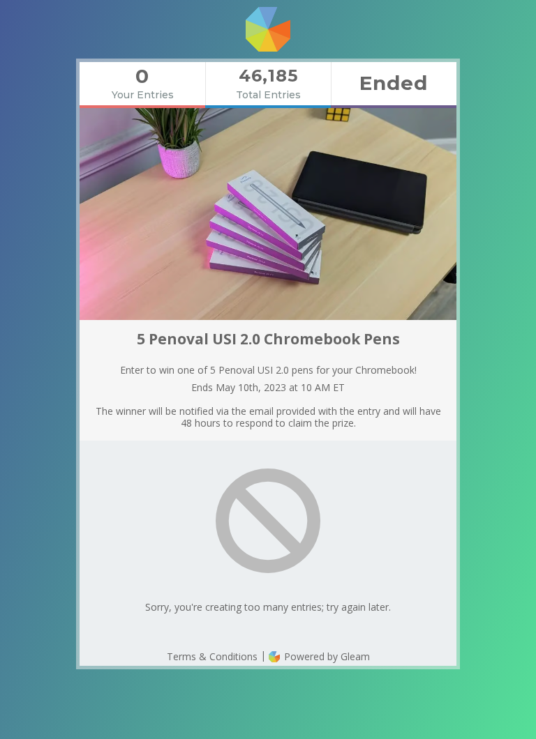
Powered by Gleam (325, 656)
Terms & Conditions (212, 656)
